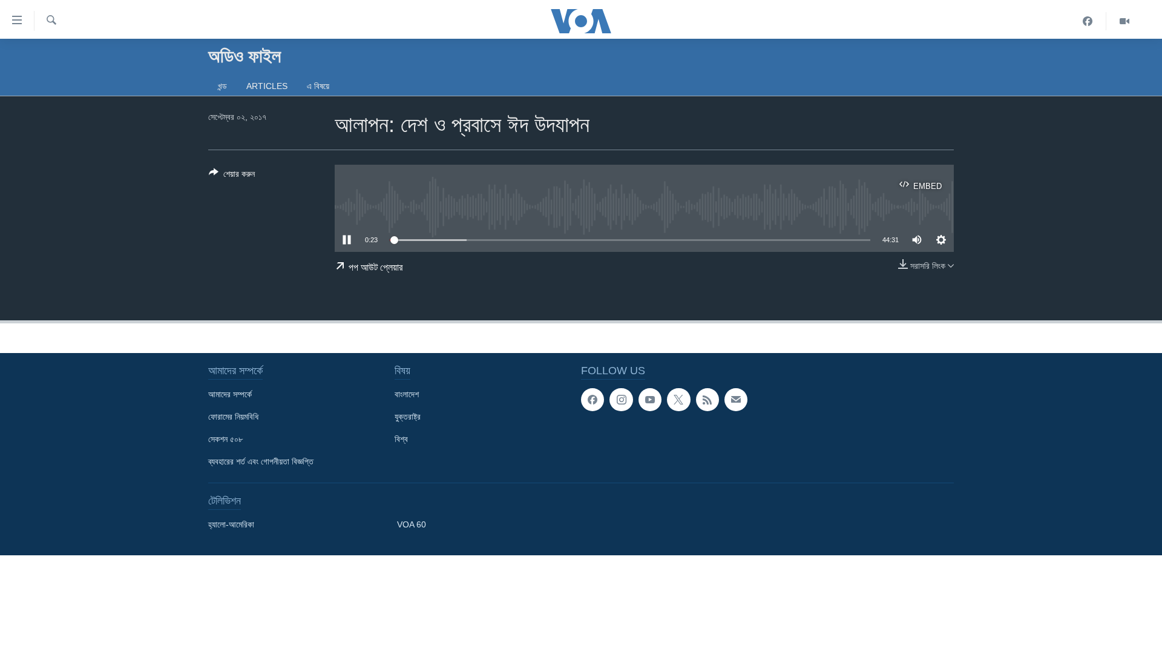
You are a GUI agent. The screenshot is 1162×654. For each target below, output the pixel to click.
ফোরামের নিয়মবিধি (233, 416)
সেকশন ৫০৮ (225, 439)
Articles (266, 86)
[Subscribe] (735, 399)
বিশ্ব (401, 439)
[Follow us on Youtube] (649, 399)
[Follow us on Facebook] (592, 399)
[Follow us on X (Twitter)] (678, 399)
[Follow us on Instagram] (620, 399)
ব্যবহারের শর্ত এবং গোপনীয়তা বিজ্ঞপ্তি (260, 461)
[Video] (1124, 21)
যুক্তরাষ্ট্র (408, 416)
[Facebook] (1087, 21)
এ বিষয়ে (318, 86)
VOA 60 (411, 524)
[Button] (232, 176)
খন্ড (222, 86)
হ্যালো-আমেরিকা (231, 524)
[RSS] (707, 399)
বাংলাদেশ (407, 394)
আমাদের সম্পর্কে (230, 394)
